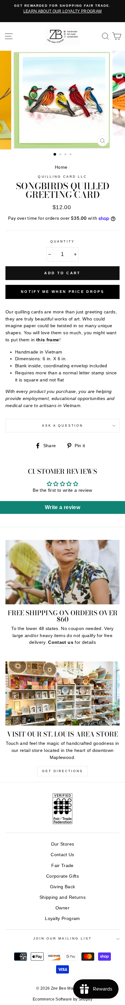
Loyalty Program (62, 918)
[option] (62, 9)
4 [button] (71, 155)
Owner (62, 908)
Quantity (62, 241)
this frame (47, 339)
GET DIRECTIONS (62, 771)
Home (61, 167)
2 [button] (61, 155)
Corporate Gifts (62, 876)
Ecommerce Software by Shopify (62, 999)
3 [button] (66, 155)
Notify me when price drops (62, 292)
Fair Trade (62, 865)
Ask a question (62, 425)
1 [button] (55, 154)
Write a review (62, 507)
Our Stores (62, 844)
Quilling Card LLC (62, 176)
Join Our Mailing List (62, 938)
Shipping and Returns (62, 897)
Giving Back (62, 886)
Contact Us (62, 854)
